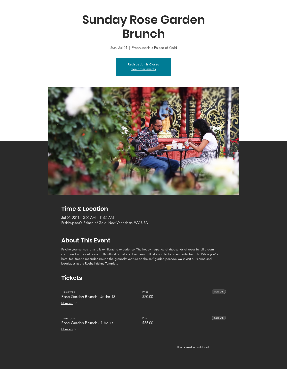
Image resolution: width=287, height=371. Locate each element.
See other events (143, 69)
